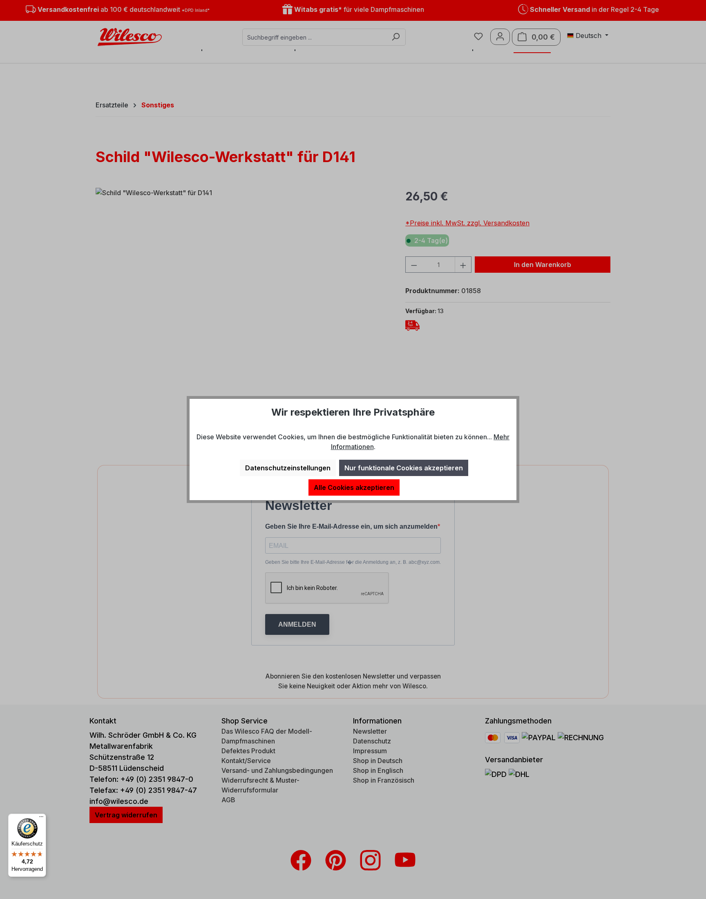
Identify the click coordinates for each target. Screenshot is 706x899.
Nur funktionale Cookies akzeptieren (403, 468)
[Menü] (41, 818)
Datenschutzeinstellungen (288, 468)
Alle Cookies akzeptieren (354, 487)
